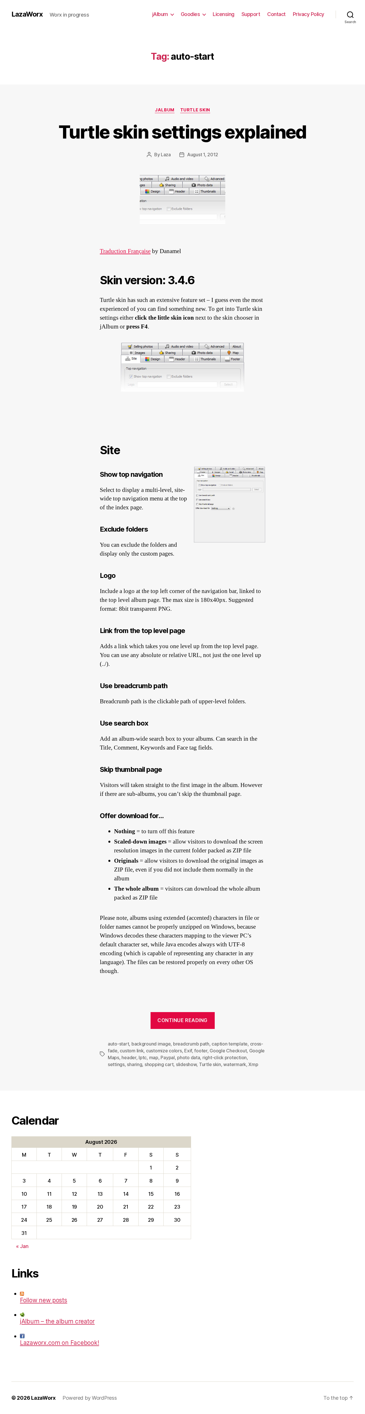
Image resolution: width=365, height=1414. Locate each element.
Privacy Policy (308, 14)
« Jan (22, 1246)
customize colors (164, 1051)
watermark (234, 1064)
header (128, 1057)
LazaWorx (27, 14)
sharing (134, 1064)
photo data (188, 1057)
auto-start (118, 1044)
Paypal (168, 1057)
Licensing (223, 14)
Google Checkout (228, 1051)
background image (151, 1044)
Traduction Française (125, 251)
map (153, 1057)
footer (200, 1051)
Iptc (143, 1057)
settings (116, 1064)
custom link (131, 1051)
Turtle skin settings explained (182, 132)
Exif (188, 1051)
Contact (276, 14)
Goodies (190, 14)
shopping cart (159, 1064)
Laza (166, 154)
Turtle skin (195, 110)
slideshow (186, 1064)
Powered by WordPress (89, 1398)
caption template (230, 1044)
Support (251, 14)
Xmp (253, 1064)
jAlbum (160, 14)
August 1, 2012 (202, 154)
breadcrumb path (191, 1044)
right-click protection (224, 1057)
